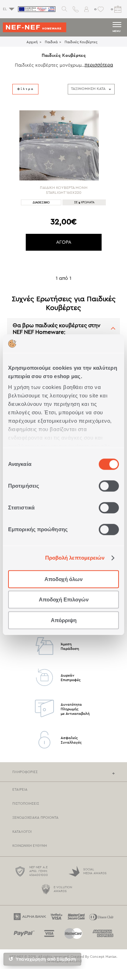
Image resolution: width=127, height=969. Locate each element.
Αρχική (32, 42)
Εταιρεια (20, 789)
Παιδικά (51, 42)
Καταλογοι (22, 831)
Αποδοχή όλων (63, 579)
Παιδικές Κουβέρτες (81, 42)
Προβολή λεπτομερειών (75, 558)
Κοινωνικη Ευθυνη (29, 846)
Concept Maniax (103, 956)
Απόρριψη (64, 620)
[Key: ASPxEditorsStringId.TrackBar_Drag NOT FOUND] (12, 117)
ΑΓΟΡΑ (63, 242)
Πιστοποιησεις (25, 803)
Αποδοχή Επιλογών (64, 599)
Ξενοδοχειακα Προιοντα (35, 817)
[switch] (109, 486)
